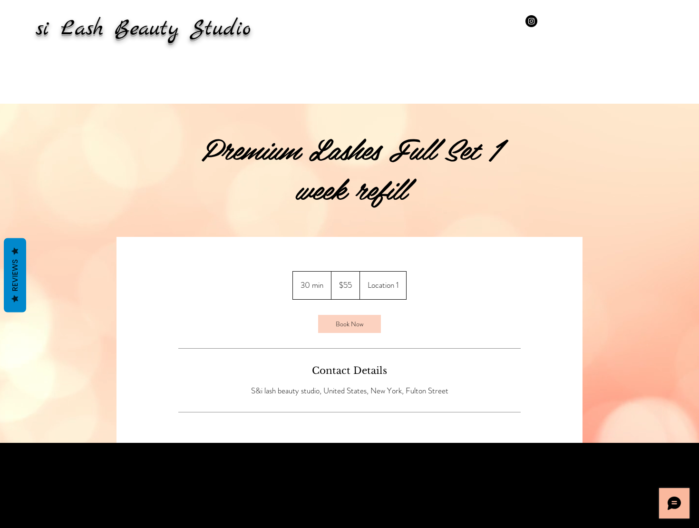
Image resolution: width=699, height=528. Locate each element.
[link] (349, 324)
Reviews (15, 275)
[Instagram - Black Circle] (531, 21)
